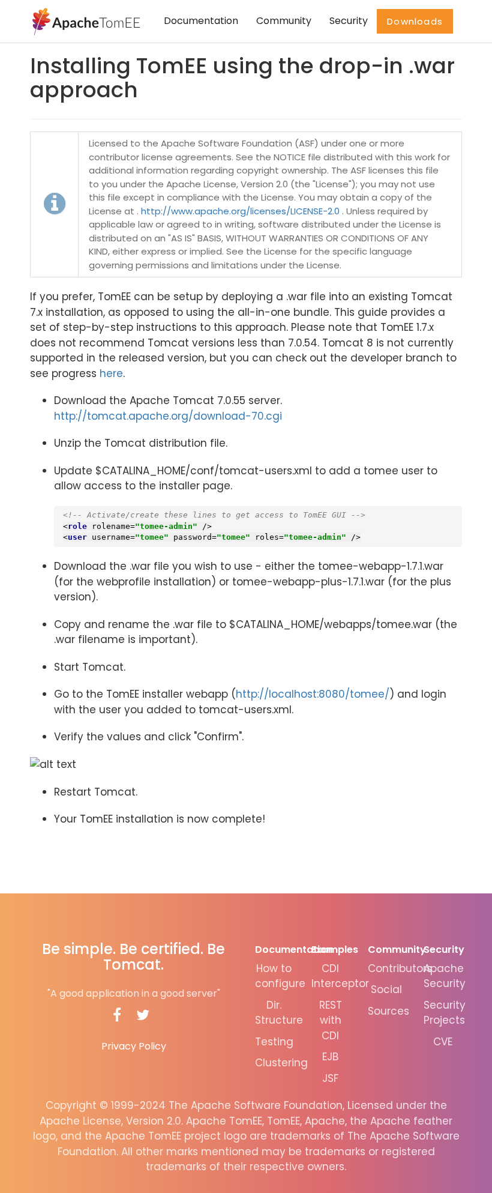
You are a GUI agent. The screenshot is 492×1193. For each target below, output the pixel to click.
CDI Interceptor (340, 976)
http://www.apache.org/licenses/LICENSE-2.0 (240, 211)
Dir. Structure (279, 1013)
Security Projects (445, 1013)
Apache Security (445, 976)
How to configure (280, 976)
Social (386, 989)
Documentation (201, 21)
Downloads (415, 21)
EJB (330, 1057)
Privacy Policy (133, 1046)
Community (283, 21)
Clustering (281, 1063)
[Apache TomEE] (85, 21)
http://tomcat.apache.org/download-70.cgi (168, 416)
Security (348, 21)
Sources (388, 1011)
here (111, 373)
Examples (334, 949)
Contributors (400, 968)
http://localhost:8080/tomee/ (312, 694)
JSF (330, 1078)
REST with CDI (330, 1020)
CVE (442, 1041)
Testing (274, 1041)
